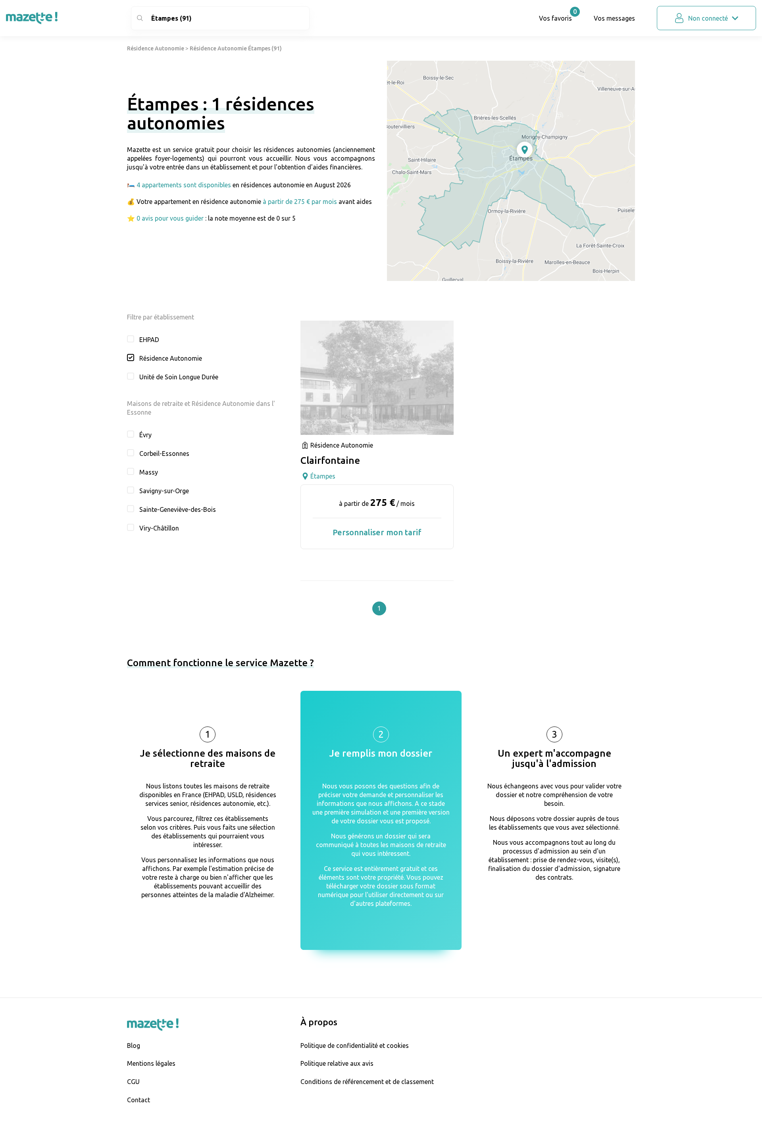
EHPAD (149, 339)
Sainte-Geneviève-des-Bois (177, 509)
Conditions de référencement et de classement (367, 1081)
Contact (138, 1099)
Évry (145, 434)
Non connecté (708, 18)
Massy (148, 472)
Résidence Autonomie (155, 48)
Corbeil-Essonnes (164, 453)
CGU (133, 1081)
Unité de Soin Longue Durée (178, 377)
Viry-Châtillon (159, 528)
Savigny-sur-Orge (164, 490)
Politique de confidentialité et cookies (354, 1045)
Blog (133, 1045)
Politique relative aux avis (336, 1063)
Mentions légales (151, 1063)
